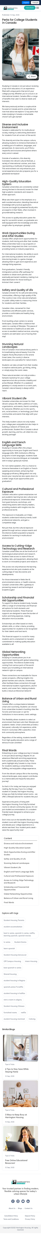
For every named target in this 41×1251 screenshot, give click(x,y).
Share (33, 76)
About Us (12, 1208)
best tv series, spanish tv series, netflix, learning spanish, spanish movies (19, 934)
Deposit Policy (30, 1216)
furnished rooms (10, 1012)
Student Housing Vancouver (15, 955)
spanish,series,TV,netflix (13, 987)
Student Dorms (20, 942)
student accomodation (13, 927)
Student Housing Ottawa (14, 1006)
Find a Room (30, 8)
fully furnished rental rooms (22, 794)
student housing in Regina (14, 980)
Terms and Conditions (11, 1219)
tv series (7, 942)
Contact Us (28, 1208)
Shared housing (10, 974)
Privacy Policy (30, 1219)
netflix (23, 1012)
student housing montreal (14, 1019)
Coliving (32, 1019)
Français (35, 2)
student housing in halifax (14, 993)
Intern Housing (31, 961)
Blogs (20, 1208)
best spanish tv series (12, 968)
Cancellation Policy (11, 1216)
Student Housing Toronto (14, 920)
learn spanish (9, 948)
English (26, 2)
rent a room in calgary (13, 1000)
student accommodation (15, 809)
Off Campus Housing (12, 961)
